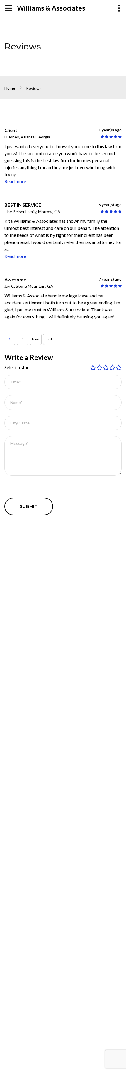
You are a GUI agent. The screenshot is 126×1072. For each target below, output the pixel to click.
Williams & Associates (51, 8)
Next (36, 339)
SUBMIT (29, 506)
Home (9, 87)
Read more (15, 181)
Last (49, 339)
